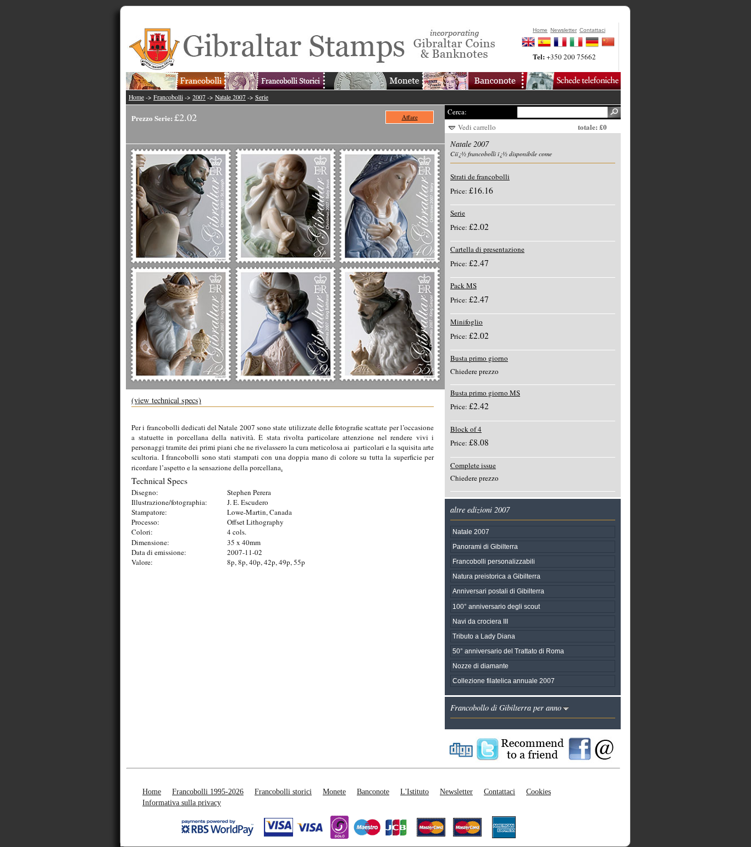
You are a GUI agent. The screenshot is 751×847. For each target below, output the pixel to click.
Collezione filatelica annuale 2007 (503, 680)
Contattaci (499, 791)
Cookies (538, 791)
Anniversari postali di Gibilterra (498, 591)
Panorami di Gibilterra (485, 546)
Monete (334, 791)
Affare (410, 117)
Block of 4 (466, 429)
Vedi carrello (477, 127)
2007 (199, 97)
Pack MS (463, 285)
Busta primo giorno (479, 358)
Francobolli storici (283, 791)
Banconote (373, 791)
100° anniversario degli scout (496, 606)
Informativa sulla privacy (181, 802)
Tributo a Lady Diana (483, 636)
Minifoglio (466, 322)
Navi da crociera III (480, 621)
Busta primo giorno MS (485, 393)
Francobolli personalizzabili (493, 561)
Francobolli (168, 97)
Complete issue (473, 465)
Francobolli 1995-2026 (208, 791)
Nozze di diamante (480, 665)
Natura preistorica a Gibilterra (496, 576)
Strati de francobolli (480, 177)
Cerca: (457, 112)
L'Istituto (414, 791)
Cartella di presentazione (487, 249)
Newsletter (456, 791)
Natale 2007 (230, 97)
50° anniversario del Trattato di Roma (508, 650)
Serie (261, 97)
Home (136, 97)
